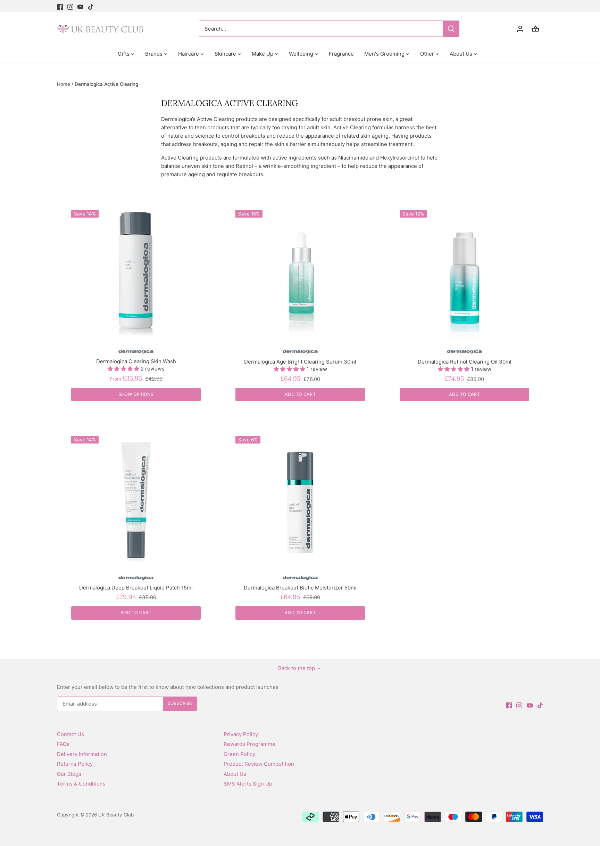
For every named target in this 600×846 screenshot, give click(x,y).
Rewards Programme (249, 744)
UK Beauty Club (116, 814)
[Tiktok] (91, 6)
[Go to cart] (535, 28)
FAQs (63, 744)
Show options (136, 394)
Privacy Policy (241, 734)
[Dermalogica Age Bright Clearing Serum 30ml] (300, 275)
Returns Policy (75, 763)
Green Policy (239, 754)
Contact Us (70, 734)
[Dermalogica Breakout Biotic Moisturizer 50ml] (300, 501)
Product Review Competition (259, 763)
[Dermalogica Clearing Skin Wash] (136, 275)
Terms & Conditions (81, 783)
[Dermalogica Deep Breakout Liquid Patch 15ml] (136, 501)
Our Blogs (69, 774)
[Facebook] (60, 6)
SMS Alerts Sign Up (248, 783)
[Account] (520, 28)
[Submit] (451, 28)
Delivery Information (82, 754)
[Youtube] (80, 6)
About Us (235, 774)
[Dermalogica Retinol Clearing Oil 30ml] (464, 275)
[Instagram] (70, 6)
